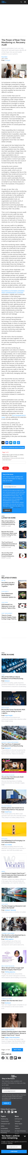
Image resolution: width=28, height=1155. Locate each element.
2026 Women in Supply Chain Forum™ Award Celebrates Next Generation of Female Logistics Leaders (13, 875)
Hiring (3, 871)
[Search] (21, 1)
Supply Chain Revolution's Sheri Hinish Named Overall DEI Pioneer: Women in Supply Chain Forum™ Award (13, 1033)
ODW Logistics (9, 939)
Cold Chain (4, 602)
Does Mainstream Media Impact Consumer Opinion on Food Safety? (8, 595)
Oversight (7, 60)
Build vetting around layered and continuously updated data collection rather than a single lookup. (13, 719)
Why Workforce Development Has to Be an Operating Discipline (13, 936)
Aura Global (8, 844)
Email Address (7, 483)
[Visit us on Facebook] (2, 1058)
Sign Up (7, 510)
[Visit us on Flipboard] (15, 1058)
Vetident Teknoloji (10, 910)
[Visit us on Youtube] (19, 1058)
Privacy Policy (17, 507)
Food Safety (5, 591)
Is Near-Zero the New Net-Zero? (11, 1000)
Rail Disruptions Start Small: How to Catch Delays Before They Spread (12, 808)
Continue (14, 1151)
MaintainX (8, 748)
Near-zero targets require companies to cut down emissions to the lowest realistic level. (14, 1006)
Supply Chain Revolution (12, 1037)
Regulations (5, 707)
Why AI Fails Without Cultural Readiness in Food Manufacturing (8, 522)
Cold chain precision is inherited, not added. (13, 912)
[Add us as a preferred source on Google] (18, 442)
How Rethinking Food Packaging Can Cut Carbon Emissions (13, 841)
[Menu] (25, 1)
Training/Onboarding (7, 933)
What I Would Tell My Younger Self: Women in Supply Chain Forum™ (12, 968)
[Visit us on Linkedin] (11, 1058)
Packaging (4, 838)
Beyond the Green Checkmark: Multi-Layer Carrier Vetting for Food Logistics (9, 533)
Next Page (17, 1049)
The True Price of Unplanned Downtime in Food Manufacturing (9, 543)
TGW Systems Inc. (10, 972)
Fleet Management (6, 613)
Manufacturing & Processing (9, 742)
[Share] (6, 442)
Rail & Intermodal (6, 806)
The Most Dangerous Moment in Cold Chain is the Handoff (13, 907)
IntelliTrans (8, 812)
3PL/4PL (3, 580)
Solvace (7, 681)
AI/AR (2, 675)
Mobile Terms (6, 507)
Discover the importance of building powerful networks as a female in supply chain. (12, 783)
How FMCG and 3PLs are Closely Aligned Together (8, 584)
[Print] (2, 442)
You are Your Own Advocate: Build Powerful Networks (7, 554)
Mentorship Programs (7, 775)
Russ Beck (4, 57)
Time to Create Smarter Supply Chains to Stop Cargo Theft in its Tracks (8, 617)
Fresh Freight (9, 715)
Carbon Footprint (6, 998)
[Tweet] (14, 442)
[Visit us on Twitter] (7, 1058)
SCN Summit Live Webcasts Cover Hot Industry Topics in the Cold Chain (8, 606)
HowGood (8, 1003)
